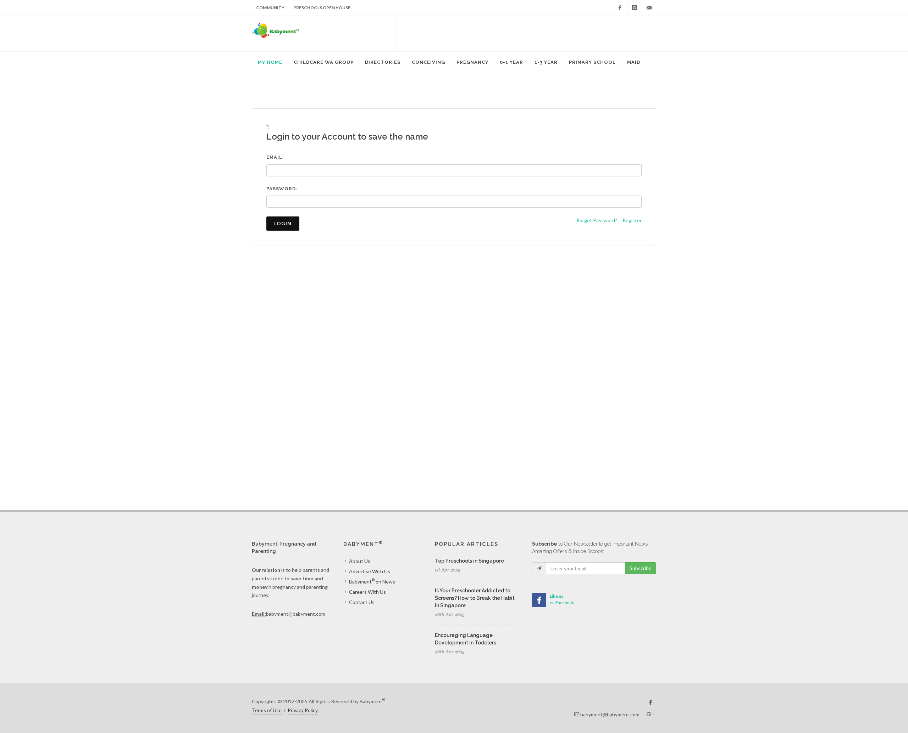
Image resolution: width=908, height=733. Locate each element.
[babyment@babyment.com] (649, 8)
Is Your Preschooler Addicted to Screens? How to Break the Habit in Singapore (475, 598)
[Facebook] (620, 8)
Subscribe (641, 568)
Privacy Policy (303, 710)
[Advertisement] (526, 34)
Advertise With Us (369, 571)
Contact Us (362, 602)
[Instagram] (634, 8)
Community (270, 7)
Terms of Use (267, 710)
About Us (359, 561)
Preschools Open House (321, 7)
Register (632, 220)
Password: (282, 188)
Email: (275, 157)
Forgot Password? (597, 220)
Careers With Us (367, 592)
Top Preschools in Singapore (469, 561)
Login (283, 223)
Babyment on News (372, 581)
